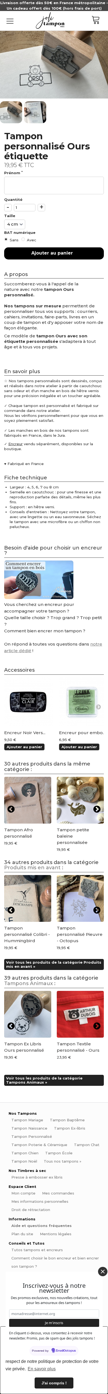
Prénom (13, 172)
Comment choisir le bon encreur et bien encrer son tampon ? (55, 1262)
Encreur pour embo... (82, 732)
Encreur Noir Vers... (24, 732)
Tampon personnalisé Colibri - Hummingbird (27, 934)
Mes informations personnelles (39, 1201)
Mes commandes (58, 1193)
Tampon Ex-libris (69, 1128)
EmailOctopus (66, 1350)
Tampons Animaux (28, 983)
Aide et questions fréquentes (41, 1225)
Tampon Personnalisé (31, 1136)
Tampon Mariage (27, 1120)
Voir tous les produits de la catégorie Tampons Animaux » (44, 1080)
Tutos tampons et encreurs (37, 1250)
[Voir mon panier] (99, 20)
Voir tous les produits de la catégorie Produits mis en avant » (53, 964)
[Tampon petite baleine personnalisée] (80, 800)
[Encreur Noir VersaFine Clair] (28, 701)
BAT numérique (20, 232)
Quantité (13, 199)
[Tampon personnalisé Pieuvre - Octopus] (80, 898)
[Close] (102, 1271)
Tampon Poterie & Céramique (39, 1144)
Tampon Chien (24, 1153)
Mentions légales (55, 1234)
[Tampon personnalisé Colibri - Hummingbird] (27, 898)
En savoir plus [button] (42, 1368)
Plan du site (22, 1234)
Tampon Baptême (67, 1120)
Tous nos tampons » (62, 1161)
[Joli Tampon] (50, 20)
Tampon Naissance (29, 1128)
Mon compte (23, 1193)
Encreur (15, 444)
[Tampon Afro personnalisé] (27, 800)
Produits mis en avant (32, 868)
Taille (10, 216)
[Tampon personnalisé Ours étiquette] (11, 112)
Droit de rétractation (30, 1209)
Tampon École (59, 1153)
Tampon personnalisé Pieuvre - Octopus (79, 934)
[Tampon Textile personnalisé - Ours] (80, 1014)
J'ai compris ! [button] (54, 1383)
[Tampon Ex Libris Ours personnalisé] (27, 1014)
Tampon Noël (24, 1161)
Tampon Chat (86, 1144)
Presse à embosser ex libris (37, 1177)
